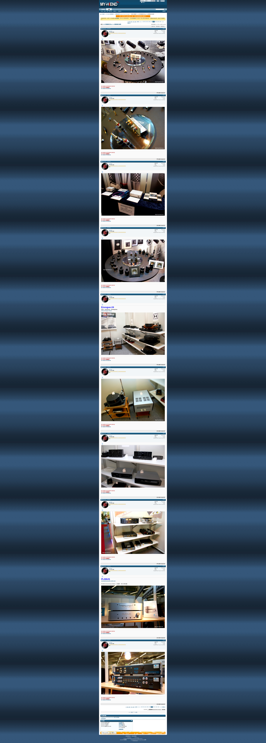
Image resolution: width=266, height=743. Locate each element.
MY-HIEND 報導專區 (110, 14)
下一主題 (135, 712)
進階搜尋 (164, 11)
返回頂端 (163, 709)
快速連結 (119, 11)
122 (147, 21)
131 (151, 21)
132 (153, 21)
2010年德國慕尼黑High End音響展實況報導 (112, 24)
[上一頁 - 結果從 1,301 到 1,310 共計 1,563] (141, 21)
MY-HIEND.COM (148, 733)
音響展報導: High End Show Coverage (122, 14)
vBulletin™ (132, 737)
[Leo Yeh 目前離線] (105, 33)
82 (144, 21)
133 (156, 21)
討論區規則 (121, 729)
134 (158, 21)
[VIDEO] (120, 726)
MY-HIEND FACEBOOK (106, 88)
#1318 (164, 499)
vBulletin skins (130, 740)
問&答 (105, 11)
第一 (139, 21)
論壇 (109, 9)
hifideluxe (103, 717)
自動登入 (143, 2)
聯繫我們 (143, 733)
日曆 (107, 11)
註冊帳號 (162, 1)
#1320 (164, 640)
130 (149, 21)
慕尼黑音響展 (116, 717)
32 (143, 21)
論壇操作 (114, 11)
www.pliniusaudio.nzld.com (108, 581)
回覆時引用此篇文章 (161, 159)
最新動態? (103, 9)
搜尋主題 (157, 26)
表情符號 (120, 723)
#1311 (164, 28)
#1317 (164, 433)
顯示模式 (162, 26)
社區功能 (110, 11)
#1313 (164, 161)
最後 (128, 23)
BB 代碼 (120, 722)
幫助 (158, 1)
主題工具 (152, 26)
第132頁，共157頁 (132, 21)
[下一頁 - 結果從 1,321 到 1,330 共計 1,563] (163, 21)
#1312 (164, 95)
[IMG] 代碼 (121, 725)
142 (160, 21)
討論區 (103, 14)
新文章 (102, 11)
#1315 (164, 294)
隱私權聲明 (158, 733)
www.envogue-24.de (106, 310)
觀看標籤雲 (103, 718)
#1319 (164, 566)
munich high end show (109, 717)
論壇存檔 (154, 733)
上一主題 (131, 712)
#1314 (164, 227)
